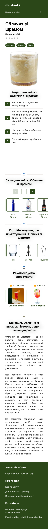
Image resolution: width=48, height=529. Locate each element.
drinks (12, 5)
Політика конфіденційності (19, 496)
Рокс (13, 260)
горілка (21, 45)
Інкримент (32, 191)
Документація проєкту (17, 491)
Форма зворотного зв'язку (19, 473)
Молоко (28, 214)
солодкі (10, 45)
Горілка (13, 214)
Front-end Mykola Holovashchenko (23, 517)
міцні (30, 45)
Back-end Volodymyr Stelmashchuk (16, 511)
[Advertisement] (24, 159)
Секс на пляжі (16, 305)
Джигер (28, 260)
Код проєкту (12, 487)
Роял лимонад (37, 305)
